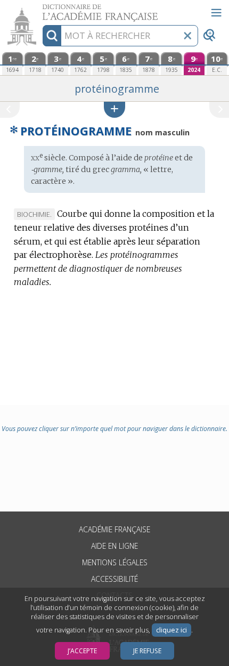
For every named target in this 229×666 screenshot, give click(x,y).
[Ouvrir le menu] (216, 13)
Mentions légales (115, 562)
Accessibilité (114, 579)
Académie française (114, 529)
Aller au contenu (41, 9)
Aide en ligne (114, 546)
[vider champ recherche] (187, 35)
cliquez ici (171, 630)
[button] (114, 109)
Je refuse (147, 650)
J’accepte (82, 650)
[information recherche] (52, 35)
